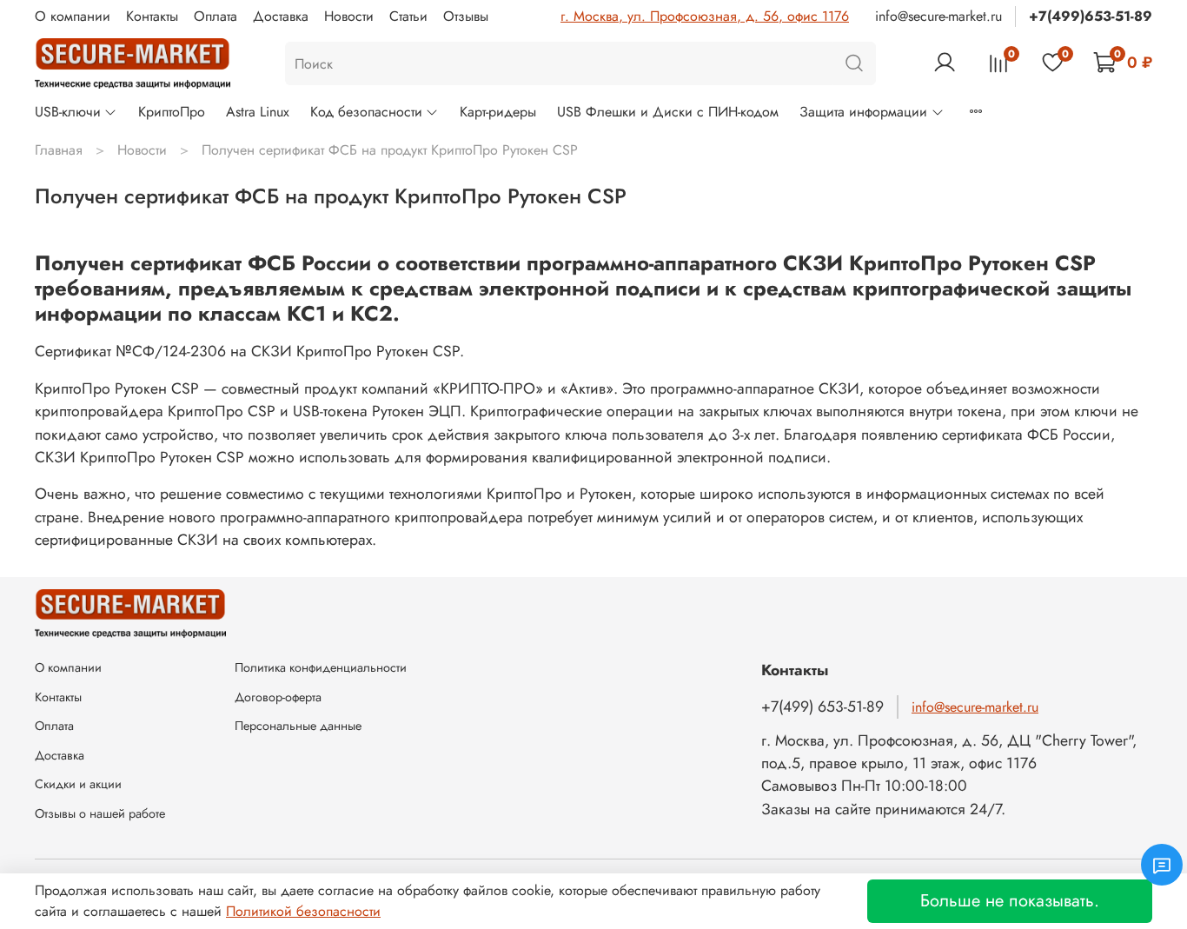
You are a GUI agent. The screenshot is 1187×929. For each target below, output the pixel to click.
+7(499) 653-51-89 (822, 706)
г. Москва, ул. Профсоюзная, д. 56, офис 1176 (704, 16)
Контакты (152, 16)
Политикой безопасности (303, 911)
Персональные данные (298, 725)
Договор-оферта (278, 697)
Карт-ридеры (498, 112)
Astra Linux (257, 112)
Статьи (408, 16)
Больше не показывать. (1009, 900)
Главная (59, 150)
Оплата (215, 16)
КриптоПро (171, 112)
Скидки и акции (78, 784)
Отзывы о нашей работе (100, 813)
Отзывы (465, 16)
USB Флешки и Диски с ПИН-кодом (668, 112)
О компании (72, 16)
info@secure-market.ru (938, 16)
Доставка (280, 16)
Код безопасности (366, 112)
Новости (349, 16)
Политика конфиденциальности (321, 667)
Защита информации (863, 112)
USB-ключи (68, 112)
